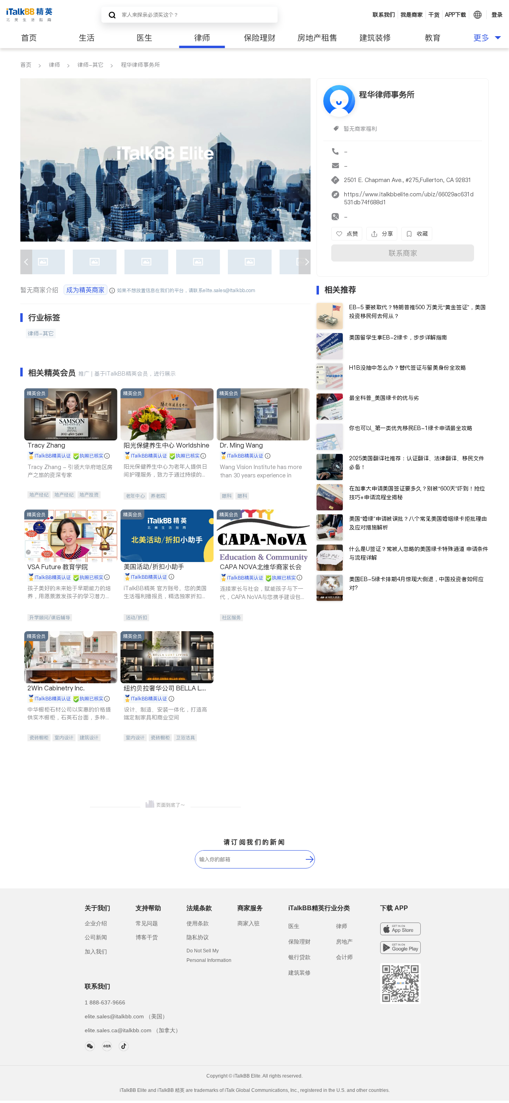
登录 (497, 15)
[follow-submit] (310, 859)
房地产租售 (317, 37)
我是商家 (411, 15)
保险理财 (260, 37)
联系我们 (384, 15)
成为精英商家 (85, 289)
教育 (433, 37)
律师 (202, 37)
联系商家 (403, 253)
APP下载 (455, 15)
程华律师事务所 (140, 65)
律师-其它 (90, 65)
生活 (87, 37)
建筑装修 (375, 37)
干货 (433, 15)
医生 (144, 37)
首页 (29, 37)
